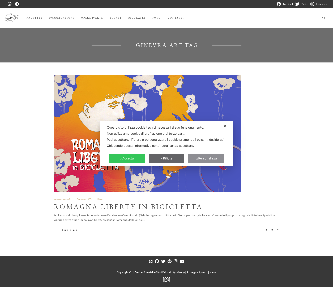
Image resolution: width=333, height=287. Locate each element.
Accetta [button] (128, 158)
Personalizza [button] (207, 158)
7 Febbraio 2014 (83, 199)
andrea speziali (62, 199)
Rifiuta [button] (167, 158)
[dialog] (166, 143)
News (213, 272)
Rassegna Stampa (197, 272)
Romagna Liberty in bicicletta (128, 206)
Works (100, 199)
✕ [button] (225, 126)
